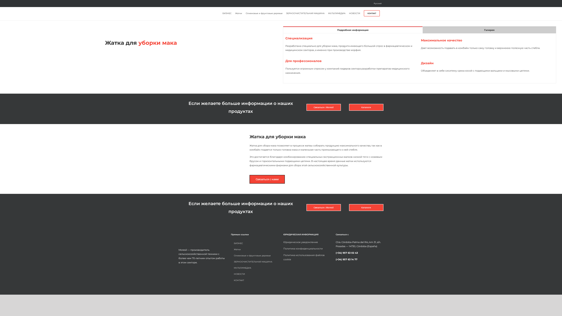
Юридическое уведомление (300, 242)
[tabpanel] (419, 58)
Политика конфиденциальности (303, 248)
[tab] (353, 29)
